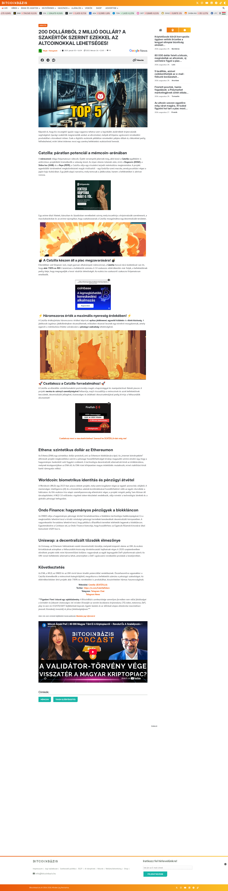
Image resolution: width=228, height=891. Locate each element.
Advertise (110, 8)
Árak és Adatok (29, 8)
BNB (12, 13)
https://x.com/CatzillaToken (97, 588)
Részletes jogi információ (85, 616)
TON (111, 13)
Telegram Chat (97, 591)
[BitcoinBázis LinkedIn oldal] (212, 3)
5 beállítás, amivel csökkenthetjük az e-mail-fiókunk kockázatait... (169, 74)
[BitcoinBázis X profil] (197, 3)
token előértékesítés (65, 699)
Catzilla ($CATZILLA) (97, 584)
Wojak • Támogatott (50, 51)
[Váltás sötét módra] (225, 3)
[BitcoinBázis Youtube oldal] (206, 3)
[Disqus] (114, 758)
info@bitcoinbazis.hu (46, 873)
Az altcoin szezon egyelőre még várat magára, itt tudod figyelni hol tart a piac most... (171, 105)
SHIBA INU (184, 13)
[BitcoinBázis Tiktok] (221, 3)
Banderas (176, 49)
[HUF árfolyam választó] (224, 13)
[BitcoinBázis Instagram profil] (202, 3)
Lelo (173, 65)
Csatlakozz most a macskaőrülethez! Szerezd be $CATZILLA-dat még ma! (92, 438)
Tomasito (175, 96)
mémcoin (45, 699)
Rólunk (100, 868)
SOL (38, 13)
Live (5, 8)
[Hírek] (138, 51)
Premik (174, 112)
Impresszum (38, 868)
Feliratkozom (155, 874)
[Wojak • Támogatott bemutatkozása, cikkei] (40, 51)
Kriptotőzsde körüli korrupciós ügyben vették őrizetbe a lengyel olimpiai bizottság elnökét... (172, 40)
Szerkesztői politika (68, 868)
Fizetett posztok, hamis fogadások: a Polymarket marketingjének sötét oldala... (172, 90)
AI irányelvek (90, 868)
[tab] (161, 30)
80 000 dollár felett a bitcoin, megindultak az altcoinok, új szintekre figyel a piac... (171, 58)
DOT (135, 13)
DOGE (159, 13)
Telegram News (93, 594)
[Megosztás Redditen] (54, 60)
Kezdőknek (48, 8)
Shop (99, 8)
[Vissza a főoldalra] (14, 2)
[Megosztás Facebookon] (42, 60)
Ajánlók (76, 8)
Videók (88, 8)
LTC (209, 13)
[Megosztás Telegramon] (48, 60)
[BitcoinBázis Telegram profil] (216, 3)
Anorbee (175, 80)
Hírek (14, 8)
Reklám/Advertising (114, 868)
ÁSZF (80, 868)
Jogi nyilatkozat (51, 868)
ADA (87, 13)
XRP (63, 13)
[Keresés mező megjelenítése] (224, 8)
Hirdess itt (154, 726)
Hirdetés (42, 25)
